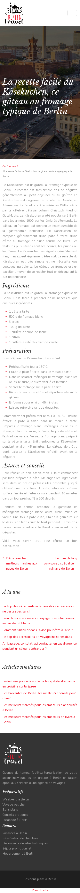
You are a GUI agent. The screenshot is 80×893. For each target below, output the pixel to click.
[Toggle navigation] (72, 13)
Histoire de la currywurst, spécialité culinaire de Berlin (59, 563)
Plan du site (40, 890)
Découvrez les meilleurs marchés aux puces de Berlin (21, 563)
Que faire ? (12, 166)
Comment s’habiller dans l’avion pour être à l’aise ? (37, 630)
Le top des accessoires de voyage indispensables (37, 637)
